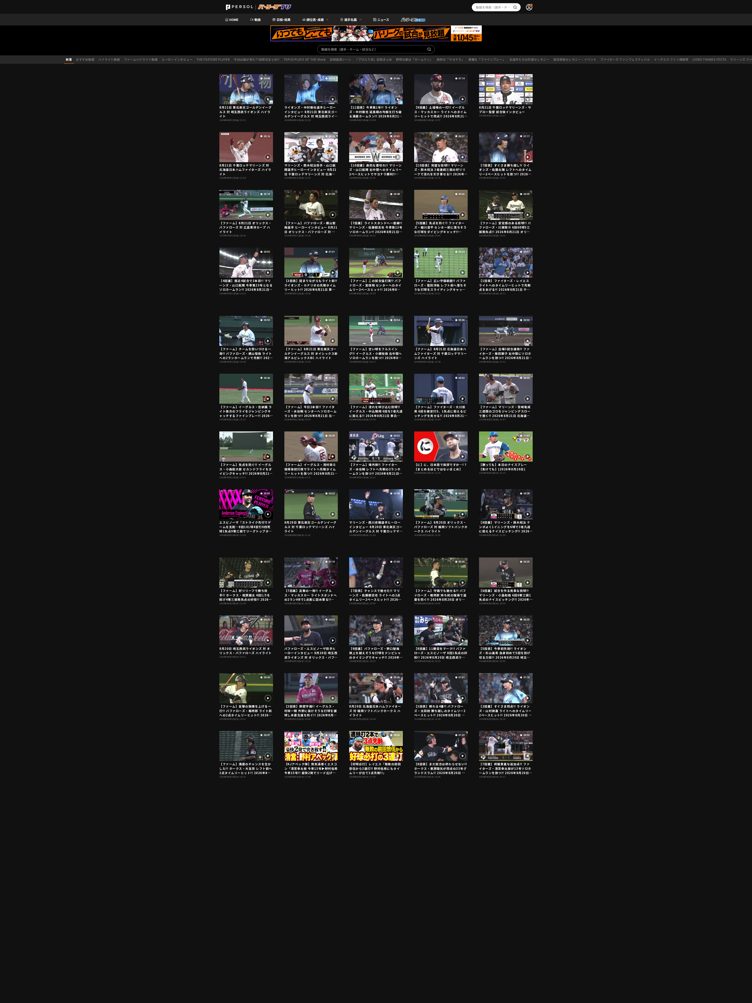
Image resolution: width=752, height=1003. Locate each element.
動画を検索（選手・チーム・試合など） (349, 49)
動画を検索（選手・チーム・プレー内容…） (498, 7)
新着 (69, 59)
